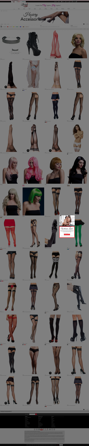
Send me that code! (66, 234)
